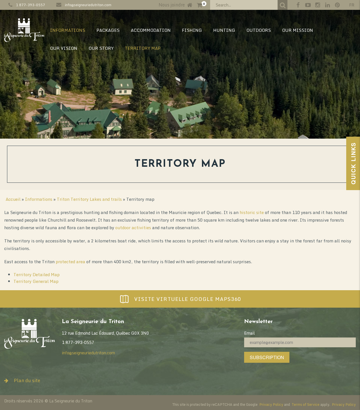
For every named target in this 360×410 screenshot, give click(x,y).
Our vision (63, 48)
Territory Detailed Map (37, 274)
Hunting (224, 30)
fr (351, 5)
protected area (70, 261)
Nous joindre (172, 4)
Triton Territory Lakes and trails (89, 199)
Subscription (267, 357)
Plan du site (27, 380)
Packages (108, 30)
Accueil (13, 199)
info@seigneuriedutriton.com (88, 5)
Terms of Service (306, 404)
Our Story (101, 48)
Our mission (297, 30)
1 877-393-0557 (30, 5)
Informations (67, 30)
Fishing (192, 30)
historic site (252, 212)
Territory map (143, 48)
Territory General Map (36, 281)
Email (249, 333)
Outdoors (258, 30)
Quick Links (353, 163)
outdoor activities (133, 227)
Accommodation (151, 30)
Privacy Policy (271, 404)
